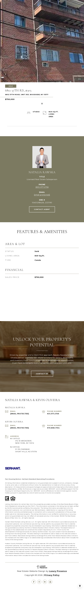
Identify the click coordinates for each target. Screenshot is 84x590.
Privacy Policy (52, 575)
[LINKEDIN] (45, 582)
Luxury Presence (58, 571)
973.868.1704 (53, 428)
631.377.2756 (53, 414)
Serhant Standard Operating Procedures (38, 479)
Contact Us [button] (42, 374)
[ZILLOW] (50, 582)
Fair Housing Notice (13, 479)
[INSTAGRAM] (39, 582)
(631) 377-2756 (42, 187)
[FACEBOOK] (34, 582)
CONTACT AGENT (42, 209)
